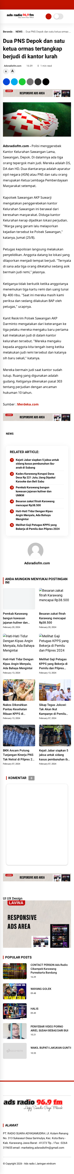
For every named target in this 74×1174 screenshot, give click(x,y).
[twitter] (14, 81)
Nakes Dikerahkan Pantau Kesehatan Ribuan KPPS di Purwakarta (15, 709)
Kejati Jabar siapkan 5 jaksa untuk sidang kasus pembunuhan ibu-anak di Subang (37, 463)
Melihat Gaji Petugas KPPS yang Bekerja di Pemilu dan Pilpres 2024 (38, 526)
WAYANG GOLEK (41, 988)
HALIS (34, 1008)
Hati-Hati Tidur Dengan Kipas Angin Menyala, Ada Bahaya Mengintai (34, 515)
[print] (30, 81)
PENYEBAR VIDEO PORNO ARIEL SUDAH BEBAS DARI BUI (49, 1028)
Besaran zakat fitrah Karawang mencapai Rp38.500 (35, 503)
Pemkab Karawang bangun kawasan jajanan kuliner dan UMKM (34, 491)
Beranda (7, 31)
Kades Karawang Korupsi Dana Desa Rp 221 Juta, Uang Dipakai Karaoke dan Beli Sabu (35, 477)
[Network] (49, 16)
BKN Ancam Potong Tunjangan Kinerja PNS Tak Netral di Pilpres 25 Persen (18, 755)
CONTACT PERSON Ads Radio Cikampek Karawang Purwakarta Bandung (49, 968)
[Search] (69, 5)
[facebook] (6, 81)
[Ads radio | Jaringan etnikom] (20, 19)
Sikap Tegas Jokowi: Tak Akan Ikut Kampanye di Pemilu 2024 (53, 709)
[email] (38, 81)
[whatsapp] (22, 81)
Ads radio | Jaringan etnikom (40, 1163)
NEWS (19, 31)
